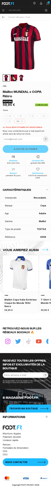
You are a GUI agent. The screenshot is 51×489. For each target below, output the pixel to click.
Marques (20, 17)
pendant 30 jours (13, 175)
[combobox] (29, 10)
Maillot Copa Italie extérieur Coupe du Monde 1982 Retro (20, 303)
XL (6, 121)
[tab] (25, 190)
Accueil (11, 17)
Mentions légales (12, 433)
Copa (28, 17)
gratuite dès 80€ (37, 163)
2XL (18, 121)
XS (6, 116)
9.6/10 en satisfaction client (37, 176)
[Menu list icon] (3, 10)
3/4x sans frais (13, 163)
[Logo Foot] (13, 3)
